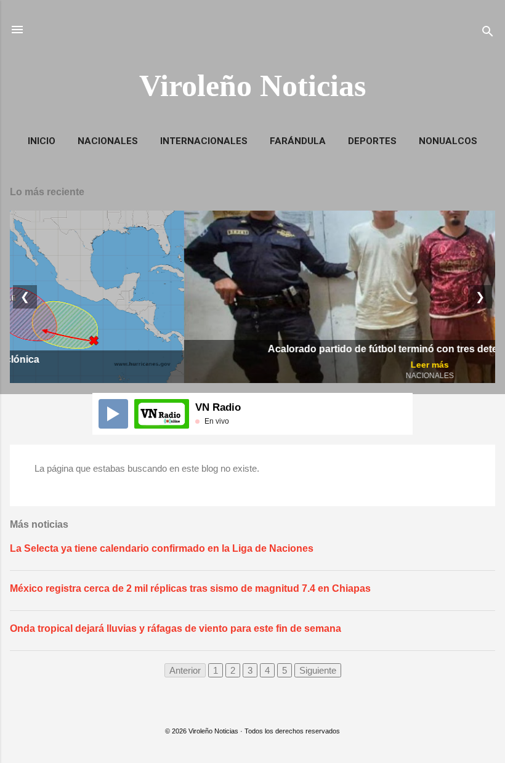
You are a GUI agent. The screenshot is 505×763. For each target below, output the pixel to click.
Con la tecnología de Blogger (260, 706)
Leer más (255, 364)
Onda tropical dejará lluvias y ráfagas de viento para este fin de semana (175, 628)
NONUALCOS (448, 141)
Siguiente (317, 670)
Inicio (41, 141)
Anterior (185, 670)
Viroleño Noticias (252, 85)
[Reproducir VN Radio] (113, 414)
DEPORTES (372, 141)
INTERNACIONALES (204, 141)
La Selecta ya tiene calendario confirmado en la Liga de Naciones (161, 548)
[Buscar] (487, 33)
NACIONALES (108, 141)
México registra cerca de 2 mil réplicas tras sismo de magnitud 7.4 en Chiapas (190, 588)
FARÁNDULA (298, 141)
